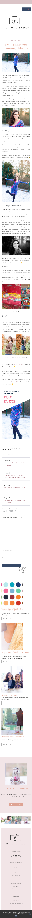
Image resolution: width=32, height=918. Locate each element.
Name (4, 543)
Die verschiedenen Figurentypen (12, 737)
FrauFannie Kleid (13, 381)
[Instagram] (12, 855)
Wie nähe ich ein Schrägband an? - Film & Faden (15, 501)
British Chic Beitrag (19, 364)
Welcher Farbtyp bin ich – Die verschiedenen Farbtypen (12, 610)
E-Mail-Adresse (7, 550)
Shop (16, 877)
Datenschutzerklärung (16, 903)
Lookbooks (16, 886)
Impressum (16, 900)
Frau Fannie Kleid (15, 141)
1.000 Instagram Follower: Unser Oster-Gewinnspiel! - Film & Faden (14, 476)
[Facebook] (16, 855)
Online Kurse (16, 875)
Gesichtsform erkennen (9, 695)
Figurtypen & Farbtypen (16, 881)
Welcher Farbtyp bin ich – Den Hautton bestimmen (15, 653)
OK (16, 915)
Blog (16, 872)
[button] (3, 450)
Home (16, 867)
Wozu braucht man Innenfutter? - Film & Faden (14, 464)
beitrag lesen (8, 618)
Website (4, 557)
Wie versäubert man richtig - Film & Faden (15, 489)
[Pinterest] (19, 855)
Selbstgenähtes (16, 40)
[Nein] (30, 914)
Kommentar (6, 521)
